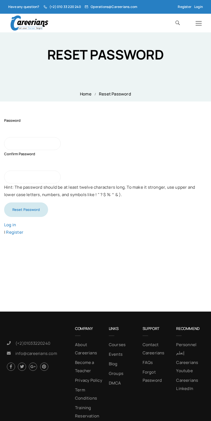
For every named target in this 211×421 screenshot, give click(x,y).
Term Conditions (86, 394)
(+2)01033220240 (32, 343)
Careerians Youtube (187, 367)
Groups (116, 373)
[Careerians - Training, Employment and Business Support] (29, 23)
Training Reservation (87, 412)
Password (12, 120)
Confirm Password (19, 153)
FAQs (148, 362)
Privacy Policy (88, 380)
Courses (117, 344)
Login (198, 6)
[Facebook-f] (11, 367)
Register (184, 6)
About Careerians (86, 349)
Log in (10, 225)
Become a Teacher (84, 367)
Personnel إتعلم (186, 349)
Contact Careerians (154, 349)
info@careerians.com (36, 353)
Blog (113, 364)
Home (85, 94)
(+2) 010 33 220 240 (65, 6)
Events (116, 354)
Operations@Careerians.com (114, 6)
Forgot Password (152, 376)
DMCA (115, 383)
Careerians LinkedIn (187, 384)
